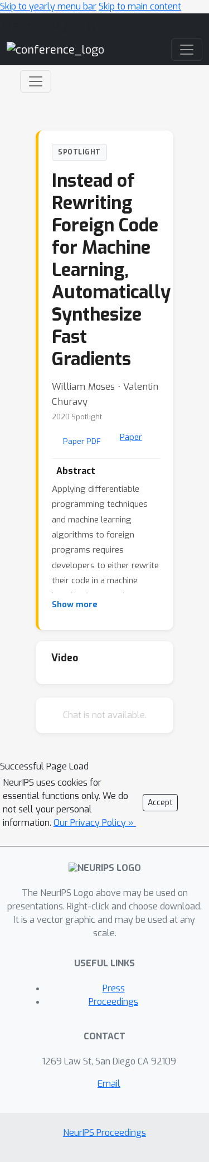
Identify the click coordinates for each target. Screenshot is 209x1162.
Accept (160, 802)
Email (109, 1084)
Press (114, 988)
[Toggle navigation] (35, 81)
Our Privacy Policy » (95, 823)
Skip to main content (140, 6)
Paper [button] (131, 437)
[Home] (55, 49)
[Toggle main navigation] (186, 49)
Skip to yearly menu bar (48, 6)
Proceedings (113, 1002)
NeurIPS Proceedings (104, 1133)
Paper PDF (82, 441)
